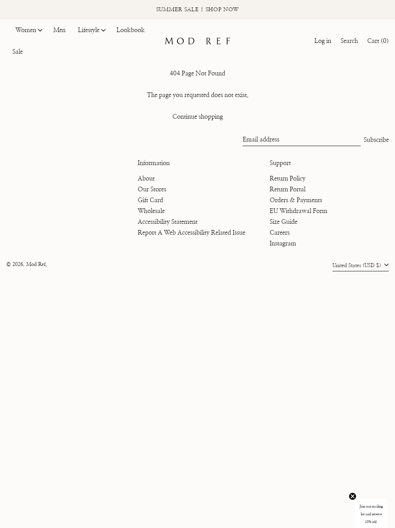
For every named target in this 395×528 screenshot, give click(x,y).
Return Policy (288, 178)
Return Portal (288, 189)
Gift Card (150, 200)
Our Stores (152, 189)
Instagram (283, 243)
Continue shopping (197, 117)
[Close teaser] (352, 496)
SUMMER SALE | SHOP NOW (197, 9)
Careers (280, 233)
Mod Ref (36, 264)
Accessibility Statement (168, 222)
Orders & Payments (296, 200)
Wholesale (151, 211)
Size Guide (283, 222)
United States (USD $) (358, 265)
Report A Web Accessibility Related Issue (191, 233)
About (146, 178)
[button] (349, 41)
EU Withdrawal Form (298, 211)
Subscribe (376, 140)
